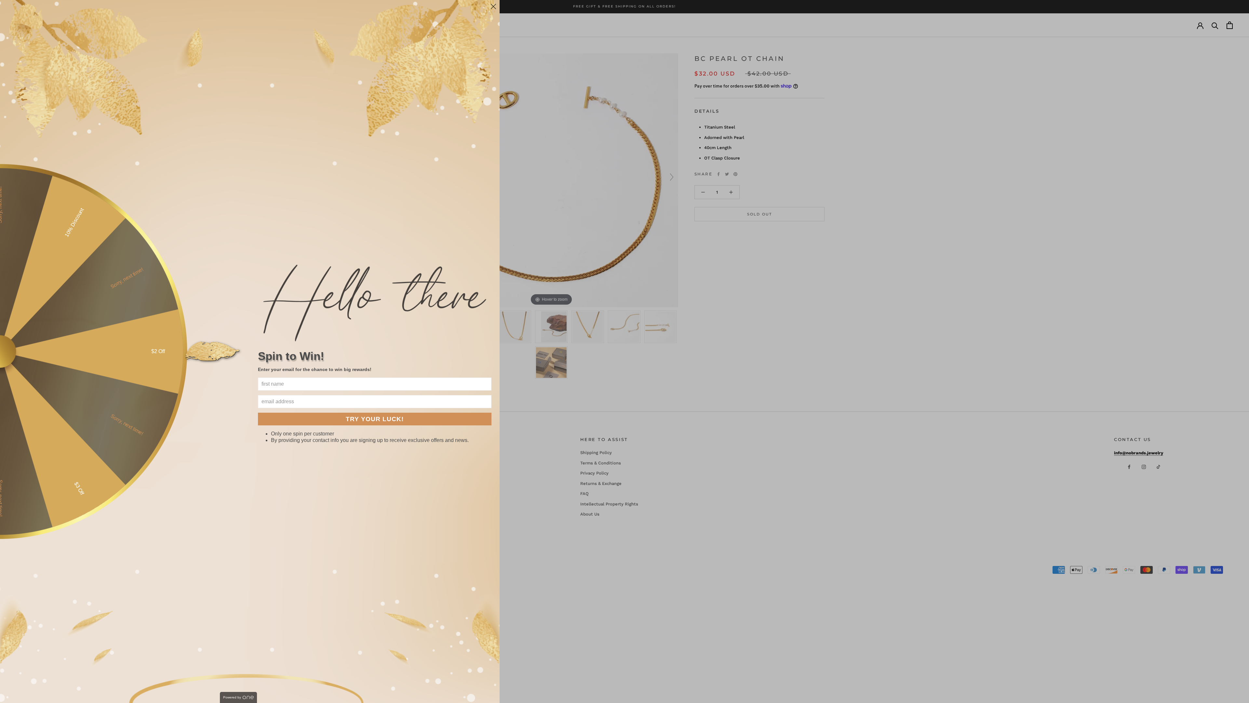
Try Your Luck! (375, 419)
